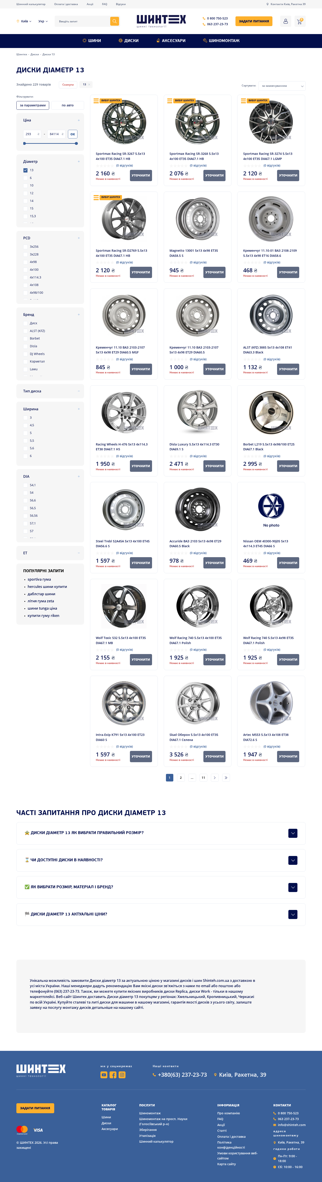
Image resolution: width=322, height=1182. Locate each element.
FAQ (104, 4)
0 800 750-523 (217, 18)
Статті (222, 1130)
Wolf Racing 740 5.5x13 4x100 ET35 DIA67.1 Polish (196, 640)
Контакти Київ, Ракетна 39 (288, 4)
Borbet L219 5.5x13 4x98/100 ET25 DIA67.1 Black (269, 446)
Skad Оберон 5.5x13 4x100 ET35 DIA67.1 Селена (194, 737)
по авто (68, 105)
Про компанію (228, 1113)
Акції (90, 4)
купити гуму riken (43, 615)
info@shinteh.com (291, 1125)
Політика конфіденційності (231, 1144)
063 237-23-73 (217, 24)
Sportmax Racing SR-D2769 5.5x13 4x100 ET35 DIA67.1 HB (121, 252)
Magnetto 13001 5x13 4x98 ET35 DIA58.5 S (194, 252)
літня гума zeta (41, 601)
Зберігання (148, 1130)
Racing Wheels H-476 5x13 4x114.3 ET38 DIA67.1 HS (122, 446)
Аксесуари (173, 41)
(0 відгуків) (124, 165)
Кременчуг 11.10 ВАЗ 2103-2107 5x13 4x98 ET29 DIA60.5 (194, 349)
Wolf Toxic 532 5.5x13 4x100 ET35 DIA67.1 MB (121, 640)
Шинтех (22, 54)
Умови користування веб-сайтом (237, 1155)
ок (72, 134)
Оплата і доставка (66, 4)
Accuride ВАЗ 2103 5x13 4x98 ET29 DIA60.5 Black (195, 543)
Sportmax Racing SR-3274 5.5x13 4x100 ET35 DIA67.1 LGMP (267, 156)
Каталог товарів (109, 1107)
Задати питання (254, 21)
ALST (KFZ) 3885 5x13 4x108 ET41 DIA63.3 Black (267, 349)
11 (203, 777)
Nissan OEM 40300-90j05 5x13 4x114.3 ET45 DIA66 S (265, 543)
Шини (94, 41)
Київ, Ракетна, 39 (242, 1074)
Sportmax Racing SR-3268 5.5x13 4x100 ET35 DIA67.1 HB (194, 156)
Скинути (68, 84)
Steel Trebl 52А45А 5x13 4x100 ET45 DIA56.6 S (123, 543)
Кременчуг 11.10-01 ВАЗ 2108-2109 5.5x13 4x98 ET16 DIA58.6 (270, 252)
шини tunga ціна (42, 608)
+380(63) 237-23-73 (182, 1074)
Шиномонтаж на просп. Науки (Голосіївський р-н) (163, 1121)
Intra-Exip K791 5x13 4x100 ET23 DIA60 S (120, 737)
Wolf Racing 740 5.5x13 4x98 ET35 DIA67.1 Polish (268, 640)
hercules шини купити (47, 586)
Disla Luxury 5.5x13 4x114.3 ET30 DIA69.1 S (194, 446)
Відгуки (121, 4)
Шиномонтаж (224, 41)
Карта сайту (226, 1164)
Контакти (282, 1105)
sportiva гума (39, 579)
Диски (131, 41)
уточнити (141, 175)
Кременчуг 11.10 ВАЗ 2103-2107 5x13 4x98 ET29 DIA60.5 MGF (120, 349)
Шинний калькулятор (30, 4)
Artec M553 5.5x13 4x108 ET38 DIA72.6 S (266, 737)
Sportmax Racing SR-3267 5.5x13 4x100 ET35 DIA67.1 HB (120, 156)
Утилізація (147, 1136)
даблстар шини (41, 593)
